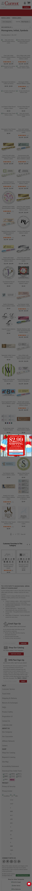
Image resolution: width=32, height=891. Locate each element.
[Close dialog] (30, 435)
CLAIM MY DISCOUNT (16, 453)
